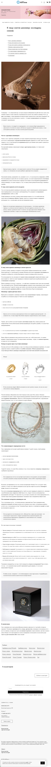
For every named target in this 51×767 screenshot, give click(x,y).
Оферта (3, 749)
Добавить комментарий (41, 675)
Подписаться (25, 692)
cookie (27, 762)
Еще (38, 657)
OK (42, 763)
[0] (46, 2)
